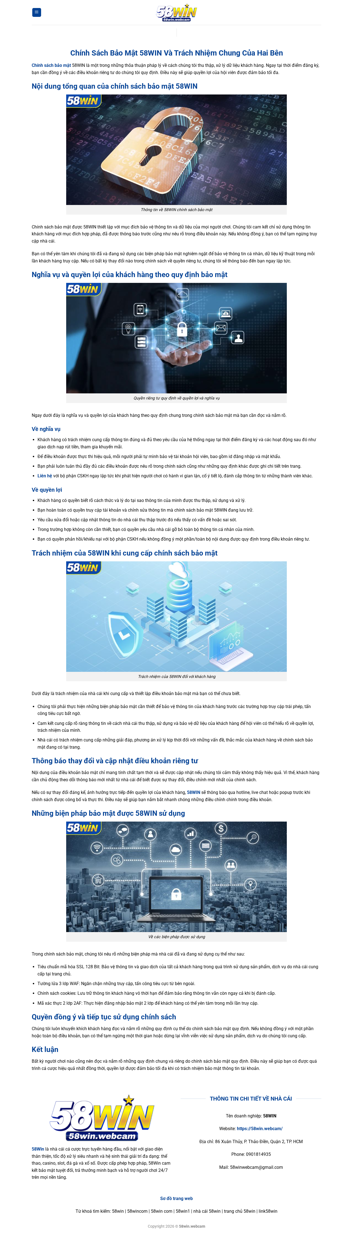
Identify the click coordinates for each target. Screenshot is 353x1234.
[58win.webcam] (176, 12)
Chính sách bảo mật (51, 65)
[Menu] (36, 12)
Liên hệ (45, 475)
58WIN (193, 792)
